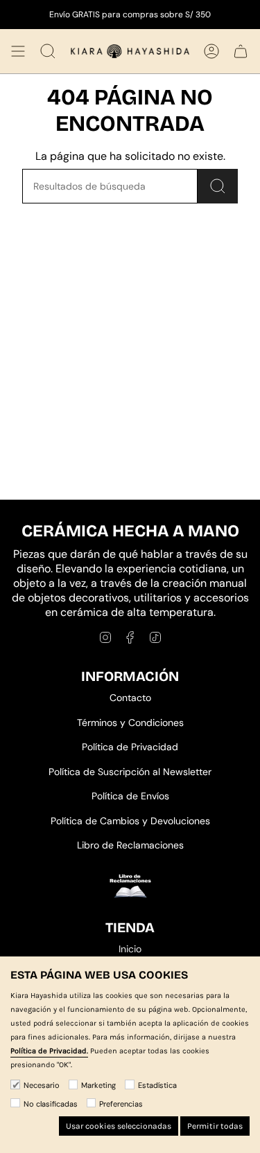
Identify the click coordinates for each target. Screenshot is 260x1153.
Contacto (130, 697)
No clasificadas (51, 1104)
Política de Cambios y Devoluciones (130, 821)
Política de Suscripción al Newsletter (130, 771)
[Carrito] (240, 51)
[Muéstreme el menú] (18, 51)
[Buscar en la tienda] (218, 186)
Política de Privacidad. (49, 1050)
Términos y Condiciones (130, 722)
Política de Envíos (130, 796)
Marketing (98, 1085)
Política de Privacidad (130, 747)
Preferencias (121, 1104)
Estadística (157, 1085)
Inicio (130, 949)
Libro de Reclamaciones (130, 845)
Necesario (42, 1085)
